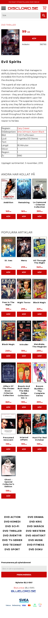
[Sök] (44, 15)
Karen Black (38, 132)
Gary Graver (23, 128)
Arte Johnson (24, 132)
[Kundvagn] (44, 8)
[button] (3, 8)
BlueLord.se (19, 588)
